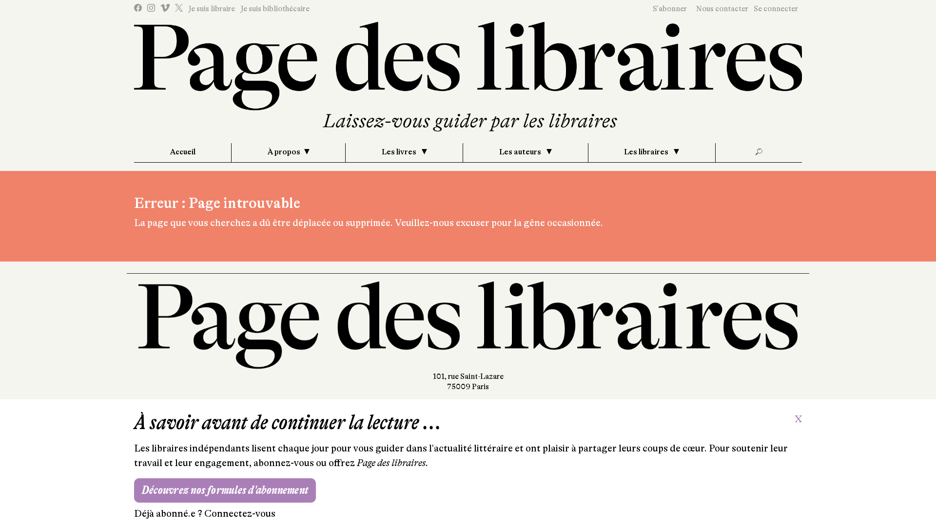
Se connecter (776, 8)
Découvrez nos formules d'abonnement (225, 490)
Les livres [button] (400, 152)
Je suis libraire (211, 8)
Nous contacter (722, 8)
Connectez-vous (239, 513)
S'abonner (670, 8)
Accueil (182, 152)
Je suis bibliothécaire (275, 8)
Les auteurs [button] (521, 152)
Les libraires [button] (647, 152)
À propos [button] (284, 152)
